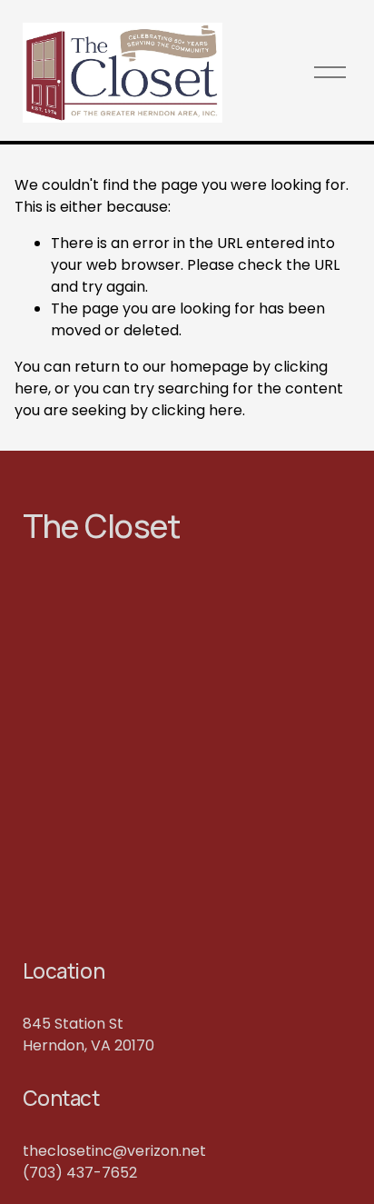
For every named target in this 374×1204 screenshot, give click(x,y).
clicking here (197, 410)
